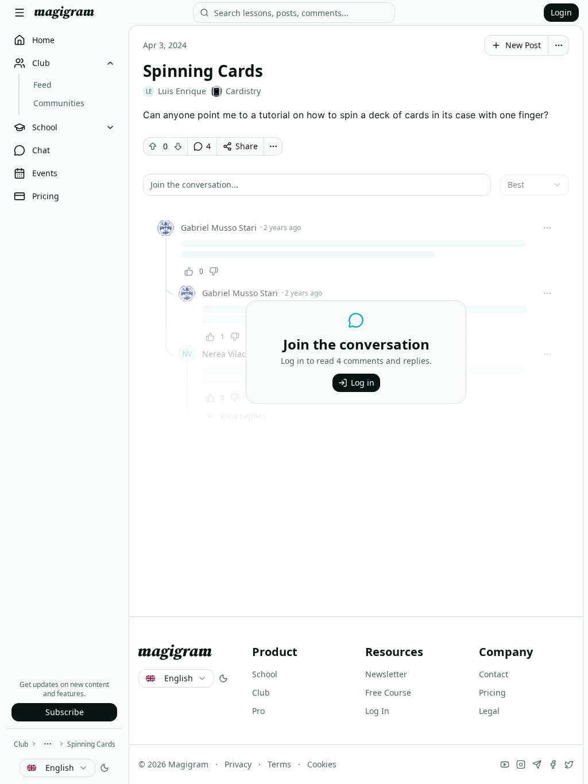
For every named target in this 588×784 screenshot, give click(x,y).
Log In (377, 710)
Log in (362, 382)
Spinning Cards (91, 744)
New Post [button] (523, 45)
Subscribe (64, 712)
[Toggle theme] (104, 768)
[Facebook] (553, 764)
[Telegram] (536, 764)
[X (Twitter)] (569, 764)
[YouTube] (504, 764)
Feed (42, 84)
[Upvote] (153, 146)
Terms (279, 764)
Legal (489, 710)
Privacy (238, 764)
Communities (58, 103)
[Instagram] (520, 764)
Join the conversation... (194, 184)
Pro (258, 710)
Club (21, 744)
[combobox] (57, 768)
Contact (493, 674)
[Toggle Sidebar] (19, 12)
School (264, 674)
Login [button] (561, 12)
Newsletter (386, 674)
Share (246, 146)
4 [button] (208, 146)
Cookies (321, 764)
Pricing (492, 692)
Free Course (388, 692)
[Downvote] (178, 146)
